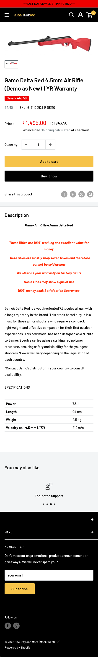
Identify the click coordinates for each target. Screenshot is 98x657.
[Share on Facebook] (64, 194)
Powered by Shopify (17, 647)
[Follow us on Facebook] (8, 626)
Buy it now (49, 176)
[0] (90, 15)
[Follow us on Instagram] (16, 626)
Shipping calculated (55, 130)
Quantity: (11, 145)
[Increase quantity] (50, 144)
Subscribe (19, 589)
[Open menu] (7, 15)
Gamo (9, 107)
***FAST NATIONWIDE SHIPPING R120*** (49, 3)
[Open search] (71, 14)
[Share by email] (90, 194)
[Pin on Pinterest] (73, 194)
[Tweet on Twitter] (81, 194)
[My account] (80, 14)
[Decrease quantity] (26, 144)
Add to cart (49, 161)
